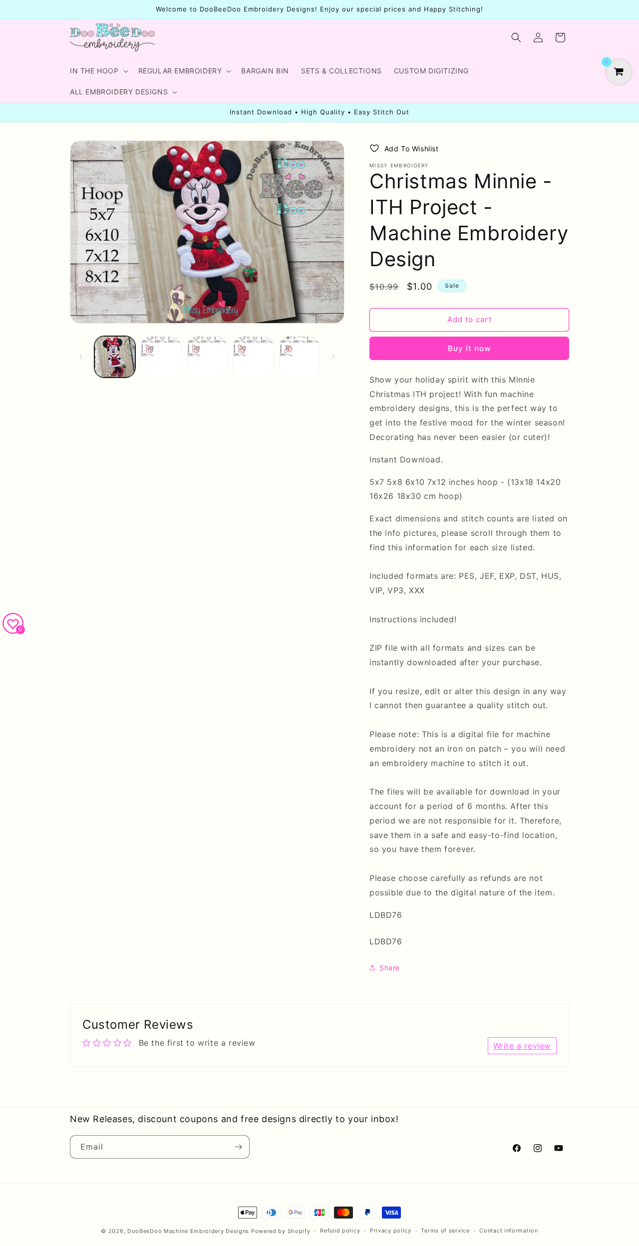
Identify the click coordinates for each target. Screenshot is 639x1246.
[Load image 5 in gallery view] (299, 356)
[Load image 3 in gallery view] (207, 356)
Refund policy (340, 1230)
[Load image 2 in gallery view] (160, 356)
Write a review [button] (522, 1046)
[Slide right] (333, 357)
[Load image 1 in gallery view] (114, 356)
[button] (98, 70)
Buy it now (469, 348)
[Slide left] (81, 357)
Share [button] (389, 967)
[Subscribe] (238, 1147)
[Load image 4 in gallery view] (253, 356)
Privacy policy (390, 1230)
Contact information (508, 1230)
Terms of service (445, 1230)
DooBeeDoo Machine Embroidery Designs (188, 1231)
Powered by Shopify (281, 1231)
